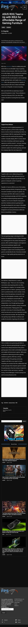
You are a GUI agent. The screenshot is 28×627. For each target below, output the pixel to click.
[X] (9, 36)
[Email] (15, 36)
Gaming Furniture (12, 402)
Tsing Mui (5, 31)
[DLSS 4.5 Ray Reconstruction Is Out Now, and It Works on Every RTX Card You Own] (14, 524)
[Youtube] (16, 622)
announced (9, 66)
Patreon (19, 620)
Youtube (19, 622)
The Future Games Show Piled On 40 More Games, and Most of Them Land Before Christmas (14, 514)
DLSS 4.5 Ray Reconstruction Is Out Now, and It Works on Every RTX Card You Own (13, 531)
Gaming (8, 27)
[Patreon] (16, 620)
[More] (21, 36)
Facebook (5, 620)
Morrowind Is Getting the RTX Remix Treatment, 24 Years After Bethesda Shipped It (13, 460)
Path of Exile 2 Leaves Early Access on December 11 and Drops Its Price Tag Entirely (13, 477)
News (3, 27)
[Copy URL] (18, 36)
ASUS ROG (6, 402)
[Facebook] (6, 36)
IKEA (16, 402)
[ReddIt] (12, 36)
